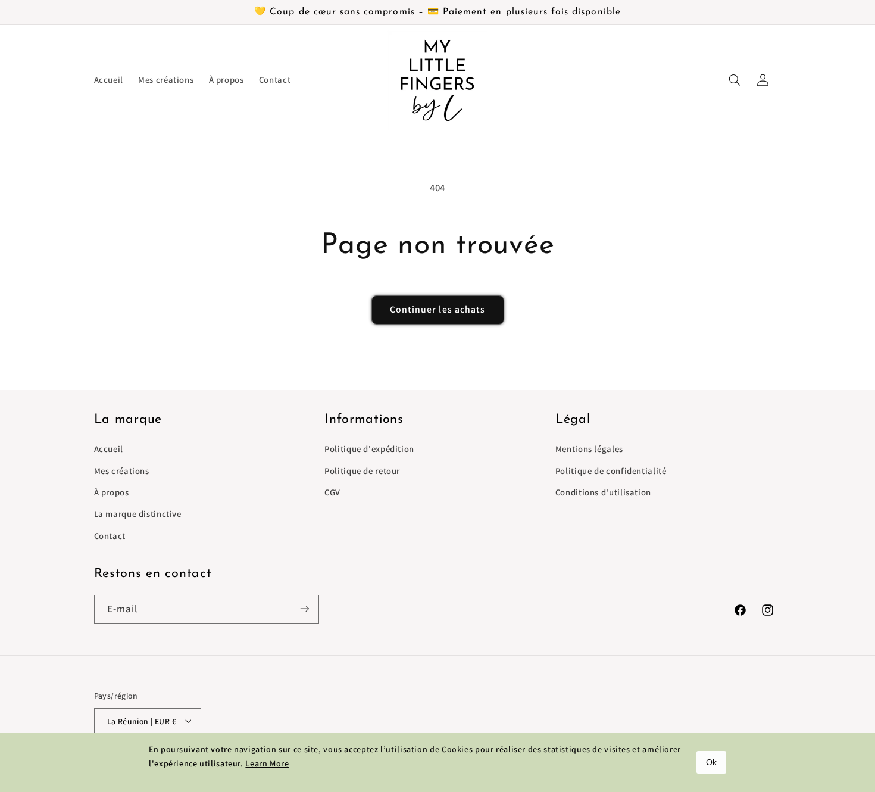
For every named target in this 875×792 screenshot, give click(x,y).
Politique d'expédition (369, 449)
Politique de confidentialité (611, 470)
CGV (332, 492)
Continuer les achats (437, 309)
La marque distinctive (138, 514)
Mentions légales (589, 449)
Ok (711, 762)
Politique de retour (362, 470)
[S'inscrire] (304, 608)
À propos (111, 492)
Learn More (267, 763)
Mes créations (121, 470)
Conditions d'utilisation (603, 492)
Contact (110, 535)
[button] (735, 79)
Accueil (108, 449)
